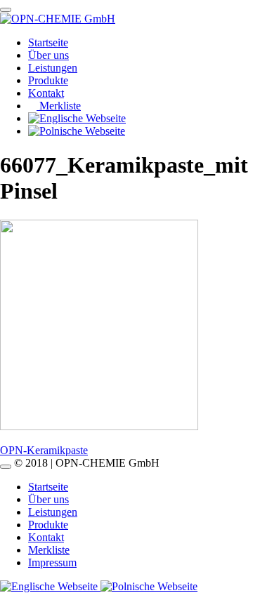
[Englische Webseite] (50, 586)
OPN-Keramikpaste (44, 450)
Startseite (48, 42)
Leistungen (52, 68)
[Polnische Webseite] (148, 586)
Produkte (48, 80)
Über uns (48, 55)
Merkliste (59, 106)
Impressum (52, 562)
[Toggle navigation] (5, 10)
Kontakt (46, 93)
